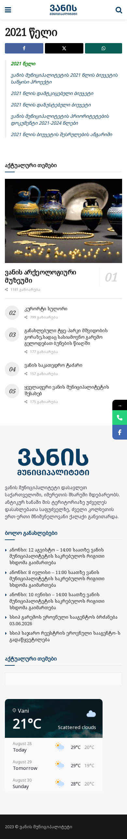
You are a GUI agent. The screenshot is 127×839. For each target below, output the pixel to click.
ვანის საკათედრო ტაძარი (53, 365)
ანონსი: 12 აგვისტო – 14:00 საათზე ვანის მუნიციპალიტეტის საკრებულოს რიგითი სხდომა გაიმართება (57, 556)
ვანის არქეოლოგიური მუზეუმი (40, 276)
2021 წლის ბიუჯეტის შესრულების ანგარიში (61, 134)
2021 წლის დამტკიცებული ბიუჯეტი (52, 93)
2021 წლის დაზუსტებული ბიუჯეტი (51, 104)
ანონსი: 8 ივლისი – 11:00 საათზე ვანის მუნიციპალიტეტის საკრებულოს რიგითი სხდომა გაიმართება (57, 578)
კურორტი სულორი (45, 308)
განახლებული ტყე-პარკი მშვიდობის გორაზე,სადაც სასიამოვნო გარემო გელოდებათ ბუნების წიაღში (65, 336)
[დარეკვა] (119, 417)
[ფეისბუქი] (119, 432)
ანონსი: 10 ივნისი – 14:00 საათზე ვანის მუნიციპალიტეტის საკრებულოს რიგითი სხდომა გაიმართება (57, 600)
